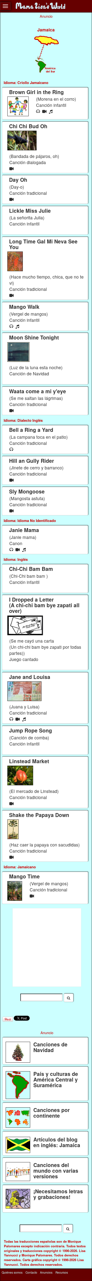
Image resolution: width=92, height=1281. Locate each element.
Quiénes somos (12, 1272)
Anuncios (46, 1272)
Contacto (31, 1272)
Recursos (61, 1272)
